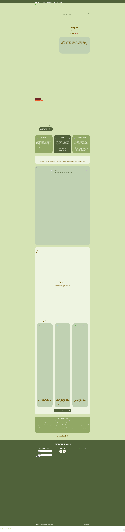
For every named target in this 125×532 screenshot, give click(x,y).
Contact (80, 12)
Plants (39, 23)
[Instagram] (64, 451)
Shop (60, 12)
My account (65, 14)
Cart (70, 14)
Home (53, 12)
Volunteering (71, 12)
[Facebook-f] (60, 451)
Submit (37, 456)
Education (65, 12)
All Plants (42, 23)
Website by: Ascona (86, 524)
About (57, 12)
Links (76, 12)
